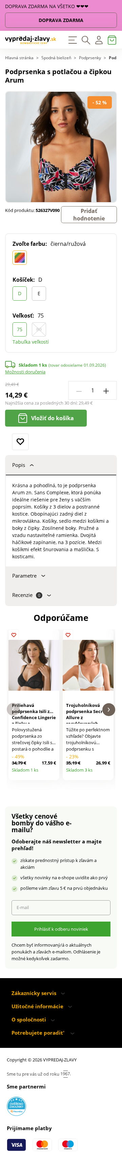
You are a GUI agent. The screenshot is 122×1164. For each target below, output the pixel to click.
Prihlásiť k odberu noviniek (61, 929)
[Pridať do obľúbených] (20, 441)
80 (39, 329)
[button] (13, 709)
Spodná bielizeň (56, 58)
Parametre (24, 575)
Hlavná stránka (19, 58)
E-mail (23, 907)
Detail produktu (52, 772)
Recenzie (26, 595)
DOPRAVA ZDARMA (61, 20)
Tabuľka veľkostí (31, 342)
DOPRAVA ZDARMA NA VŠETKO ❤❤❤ (46, 6)
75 (19, 329)
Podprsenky (90, 58)
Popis (18, 465)
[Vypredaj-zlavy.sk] (30, 40)
